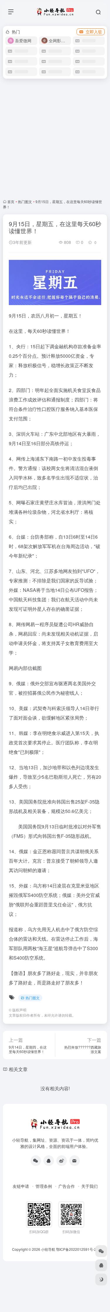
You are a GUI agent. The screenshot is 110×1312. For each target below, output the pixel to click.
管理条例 (43, 1186)
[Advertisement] (55, 138)
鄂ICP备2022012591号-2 (76, 1249)
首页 (10, 201)
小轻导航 (48, 1249)
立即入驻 (94, 32)
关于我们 (89, 1186)
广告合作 (66, 1186)
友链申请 (21, 1186)
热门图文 (25, 201)
